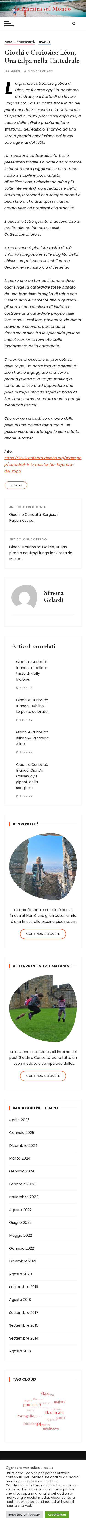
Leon (18, 485)
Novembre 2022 (23, 1196)
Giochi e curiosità (19, 42)
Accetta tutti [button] (57, 1515)
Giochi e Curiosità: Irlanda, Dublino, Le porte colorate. (32, 705)
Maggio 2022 (20, 1235)
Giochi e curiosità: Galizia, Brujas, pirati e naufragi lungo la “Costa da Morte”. (40, 552)
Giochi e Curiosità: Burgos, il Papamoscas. (34, 517)
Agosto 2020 (20, 1274)
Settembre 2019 (23, 1286)
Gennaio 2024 (22, 1171)
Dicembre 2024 (23, 1145)
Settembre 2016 (23, 1325)
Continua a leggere (43, 934)
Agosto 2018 (20, 1299)
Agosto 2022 (20, 1209)
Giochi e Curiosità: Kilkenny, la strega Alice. (32, 738)
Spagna (44, 42)
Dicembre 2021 (22, 1261)
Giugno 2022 (20, 1222)
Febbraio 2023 (22, 1184)
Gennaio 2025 (21, 1132)
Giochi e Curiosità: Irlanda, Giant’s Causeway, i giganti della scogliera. (32, 776)
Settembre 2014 (24, 1338)
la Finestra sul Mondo (43, 8)
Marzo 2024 (20, 1158)
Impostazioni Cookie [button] (24, 1515)
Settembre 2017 (23, 1312)
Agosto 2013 (20, 1351)
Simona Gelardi (42, 71)
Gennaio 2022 (21, 1248)
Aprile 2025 (19, 1120)
